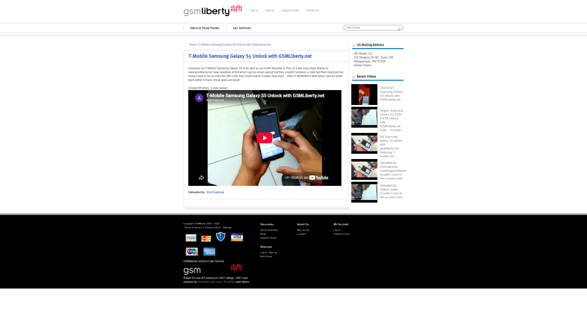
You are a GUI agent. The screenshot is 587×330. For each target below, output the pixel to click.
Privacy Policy (212, 227)
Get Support (242, 27)
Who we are (303, 230)
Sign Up (270, 10)
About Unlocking (269, 230)
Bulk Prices (266, 256)
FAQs (263, 234)
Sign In (254, 10)
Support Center (290, 10)
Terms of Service (193, 227)
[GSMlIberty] (212, 15)
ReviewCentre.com (210, 281)
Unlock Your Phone (204, 27)
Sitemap (227, 227)
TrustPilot (229, 281)
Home (193, 44)
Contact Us (312, 10)
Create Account (342, 234)
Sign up (273, 252)
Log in (263, 252)
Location (301, 234)
